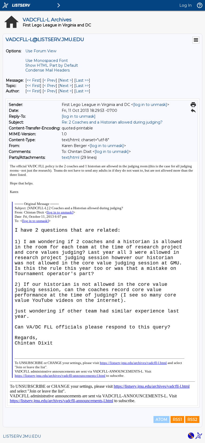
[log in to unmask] (150, 104)
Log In (185, 5)
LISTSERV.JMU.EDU (22, 436)
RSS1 (177, 419)
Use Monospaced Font (46, 60)
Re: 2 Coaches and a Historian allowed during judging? (112, 122)
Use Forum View (40, 51)
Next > (66, 80)
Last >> (82, 80)
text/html (70, 157)
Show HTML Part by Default (51, 65)
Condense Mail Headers (47, 70)
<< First (33, 80)
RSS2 (192, 419)
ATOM (161, 419)
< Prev (50, 80)
